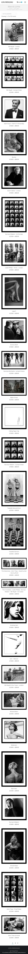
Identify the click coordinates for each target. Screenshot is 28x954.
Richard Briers (14, 711)
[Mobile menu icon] (25, 2)
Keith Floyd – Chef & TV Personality (14, 123)
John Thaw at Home (14, 935)
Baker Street (14, 397)
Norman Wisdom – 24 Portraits (14, 234)
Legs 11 (14, 311)
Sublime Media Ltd (21, 952)
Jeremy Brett (14, 344)
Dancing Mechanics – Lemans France (14, 371)
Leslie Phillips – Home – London (14, 267)
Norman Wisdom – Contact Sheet (14, 464)
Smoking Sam (14, 625)
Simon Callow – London (14, 190)
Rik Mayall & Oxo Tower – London (14, 685)
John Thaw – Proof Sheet (14, 909)
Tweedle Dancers (14, 551)
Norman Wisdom (14, 822)
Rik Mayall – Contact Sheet (14, 90)
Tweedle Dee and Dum (14, 508)
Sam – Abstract (14, 659)
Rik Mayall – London (14, 46)
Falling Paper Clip (14, 431)
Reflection (14, 745)
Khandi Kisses (14, 865)
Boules (14, 157)
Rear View (14, 788)
